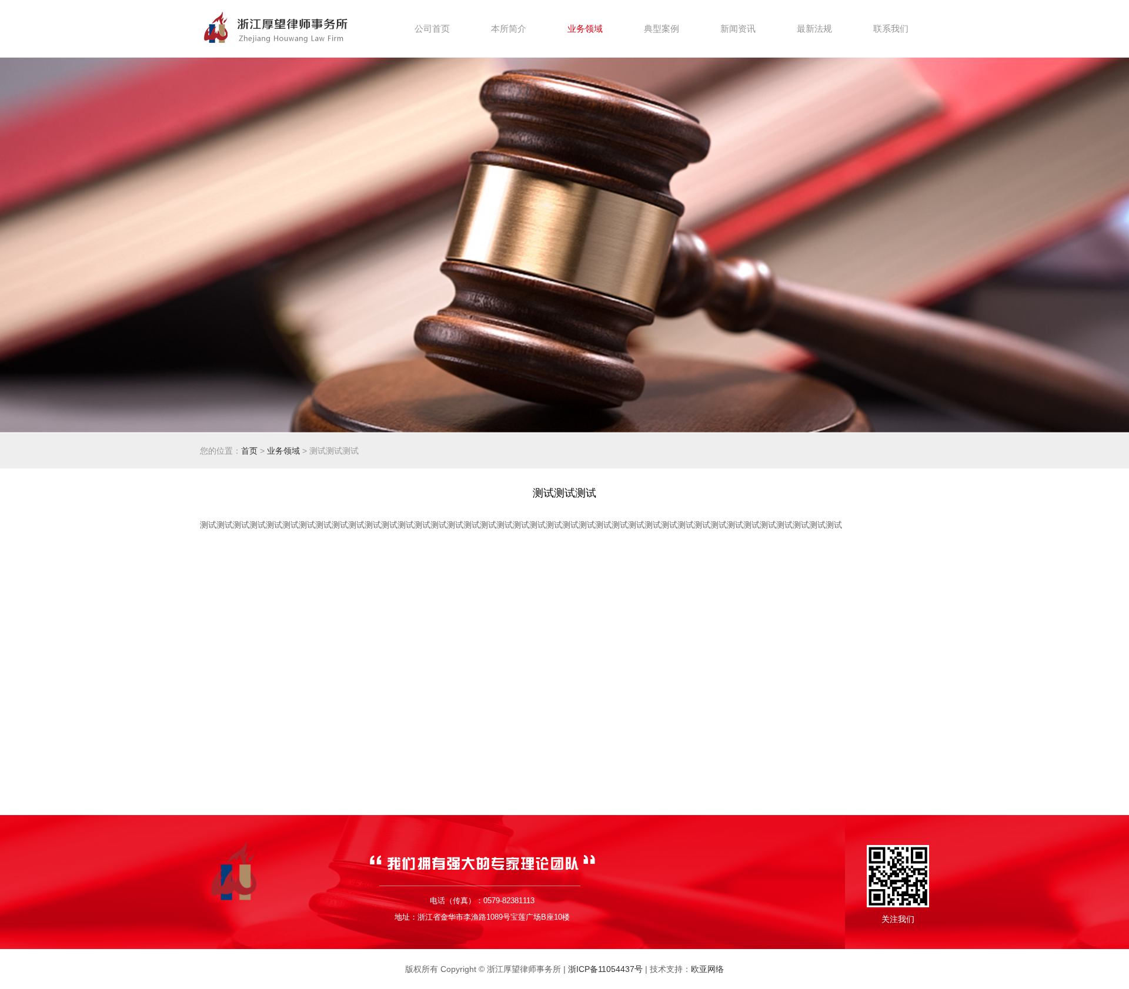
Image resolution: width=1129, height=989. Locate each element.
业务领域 (283, 450)
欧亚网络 (707, 969)
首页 (249, 450)
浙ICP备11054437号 (605, 969)
